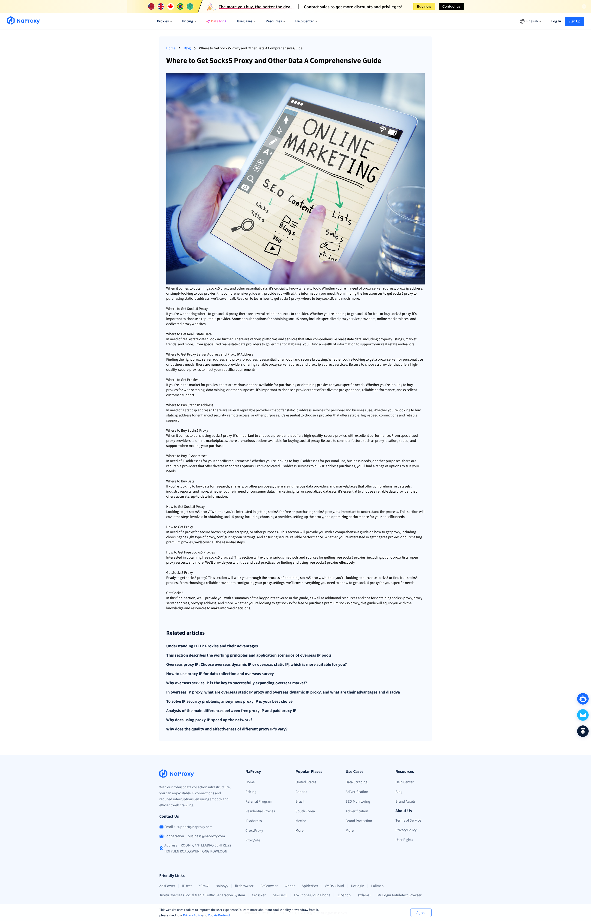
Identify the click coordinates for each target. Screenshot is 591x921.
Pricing (250, 791)
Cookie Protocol (219, 915)
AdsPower (167, 885)
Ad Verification (357, 791)
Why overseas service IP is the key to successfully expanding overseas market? (236, 683)
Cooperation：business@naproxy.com (194, 836)
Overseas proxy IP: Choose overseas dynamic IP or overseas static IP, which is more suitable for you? (256, 664)
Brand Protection (359, 820)
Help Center (404, 782)
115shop (344, 895)
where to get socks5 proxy (217, 313)
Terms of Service (408, 820)
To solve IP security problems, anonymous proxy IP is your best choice (229, 701)
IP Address (253, 820)
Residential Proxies (260, 811)
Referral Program (258, 801)
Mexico (301, 820)
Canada (301, 791)
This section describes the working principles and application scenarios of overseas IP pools (249, 655)
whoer (290, 885)
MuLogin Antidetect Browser (399, 895)
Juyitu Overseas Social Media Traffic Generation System (202, 895)
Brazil (300, 801)
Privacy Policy (192, 915)
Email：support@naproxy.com (188, 826)
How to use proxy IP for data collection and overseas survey (220, 674)
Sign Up (574, 21)
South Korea (305, 811)
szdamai (364, 895)
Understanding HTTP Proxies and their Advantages (212, 646)
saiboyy (222, 885)
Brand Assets (405, 801)
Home (170, 48)
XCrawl (204, 885)
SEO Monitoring (358, 801)
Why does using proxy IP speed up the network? (209, 720)
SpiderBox (310, 885)
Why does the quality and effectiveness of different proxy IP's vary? (226, 729)
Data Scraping (356, 782)
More (300, 830)
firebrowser (244, 885)
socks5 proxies (220, 557)
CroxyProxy (254, 830)
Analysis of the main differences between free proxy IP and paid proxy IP (231, 711)
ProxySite (252, 840)
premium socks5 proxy (341, 603)
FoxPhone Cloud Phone (312, 895)
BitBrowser (269, 885)
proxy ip (403, 288)
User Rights (404, 839)
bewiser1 (280, 895)
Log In (556, 21)
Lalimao (377, 885)
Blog (187, 48)
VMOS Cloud (334, 885)
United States (306, 782)
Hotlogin (357, 885)
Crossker (259, 895)
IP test (187, 885)
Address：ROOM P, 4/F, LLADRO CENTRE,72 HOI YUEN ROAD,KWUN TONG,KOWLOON (197, 848)
